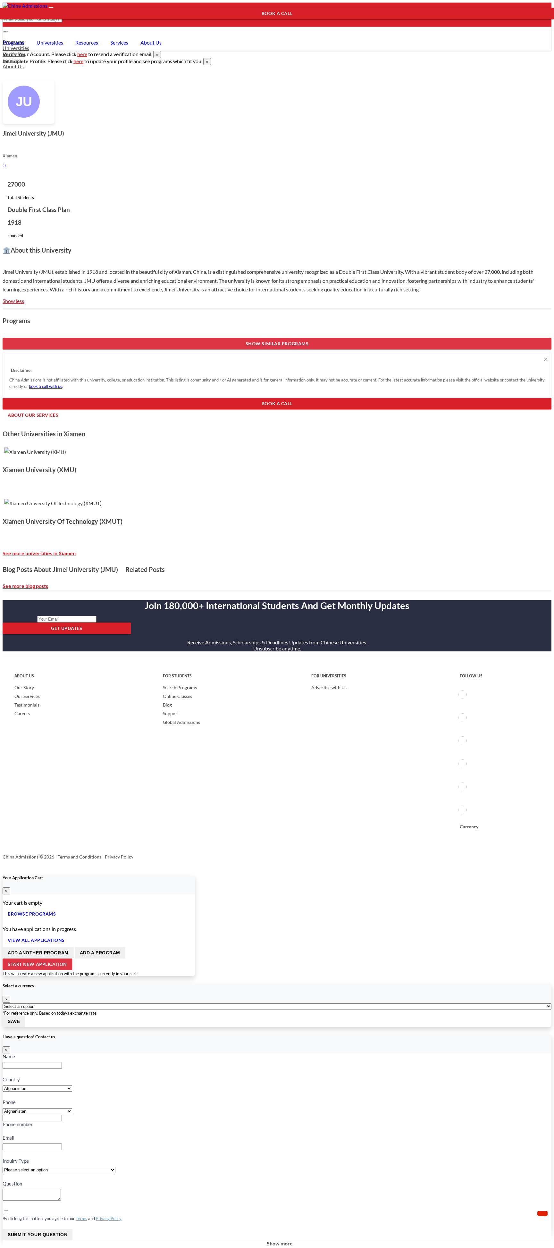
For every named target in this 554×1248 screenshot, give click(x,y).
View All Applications (36, 940)
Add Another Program (38, 952)
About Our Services (30, 25)
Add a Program (100, 952)
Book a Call (277, 13)
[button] (542, 1213)
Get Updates (66, 628)
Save (14, 1021)
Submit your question (37, 1234)
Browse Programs (32, 914)
